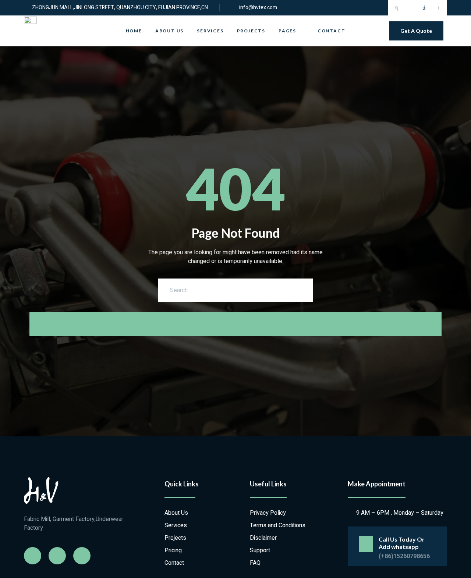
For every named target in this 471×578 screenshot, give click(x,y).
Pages (287, 30)
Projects (251, 30)
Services (210, 30)
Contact (332, 30)
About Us (169, 30)
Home (134, 30)
